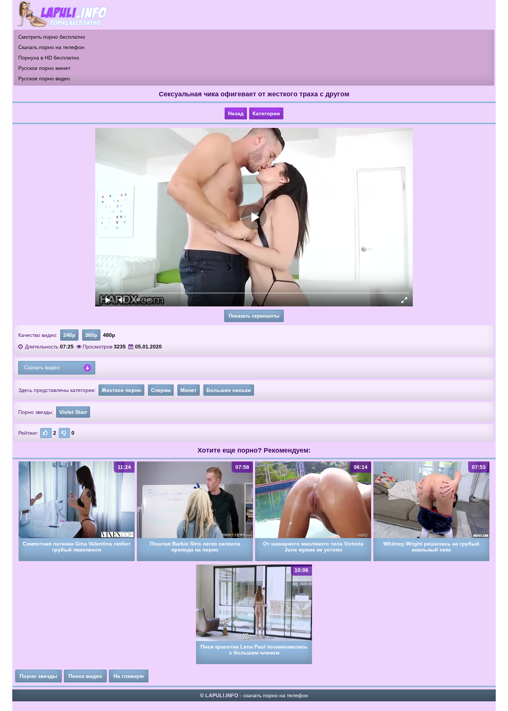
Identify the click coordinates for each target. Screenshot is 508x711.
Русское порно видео (44, 78)
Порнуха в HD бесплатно (48, 58)
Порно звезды (38, 676)
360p (91, 335)
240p (69, 335)
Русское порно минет (44, 68)
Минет (188, 390)
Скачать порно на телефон (51, 47)
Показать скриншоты (254, 316)
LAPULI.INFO (221, 695)
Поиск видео (85, 676)
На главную (128, 676)
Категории (266, 113)
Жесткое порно (121, 390)
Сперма (161, 390)
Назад (236, 113)
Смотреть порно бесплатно (51, 37)
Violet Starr (73, 412)
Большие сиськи (228, 390)
